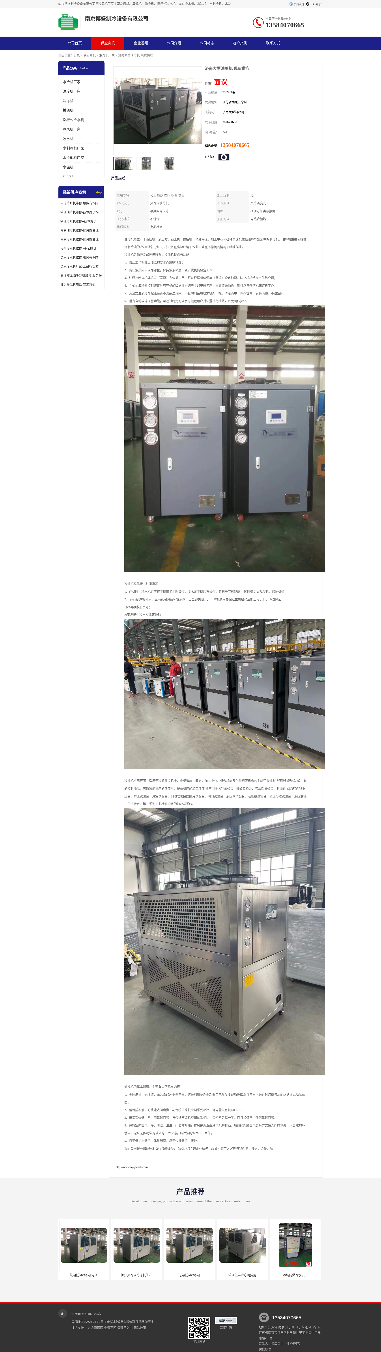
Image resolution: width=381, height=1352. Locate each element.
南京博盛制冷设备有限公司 (118, 1321)
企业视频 (141, 43)
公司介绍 (174, 43)
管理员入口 (125, 1328)
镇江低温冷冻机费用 (136, 1275)
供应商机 (108, 43)
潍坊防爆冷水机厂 (189, 1275)
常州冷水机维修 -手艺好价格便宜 (81, 248)
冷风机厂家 (71, 129)
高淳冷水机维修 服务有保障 (79, 203)
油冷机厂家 (107, 55)
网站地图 (140, 1328)
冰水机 (68, 139)
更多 (99, 192)
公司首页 (75, 43)
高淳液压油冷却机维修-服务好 (81, 275)
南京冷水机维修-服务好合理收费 (81, 239)
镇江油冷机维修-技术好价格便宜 (81, 212)
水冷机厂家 (71, 82)
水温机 (68, 167)
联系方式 (273, 43)
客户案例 (240, 43)
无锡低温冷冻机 (83, 1275)
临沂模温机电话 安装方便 (77, 284)
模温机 (68, 110)
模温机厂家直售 (295, 1275)
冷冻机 (68, 101)
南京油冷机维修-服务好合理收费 (81, 230)
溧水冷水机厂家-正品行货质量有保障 (81, 266)
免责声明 (110, 1328)
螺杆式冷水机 (73, 120)
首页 (77, 55)
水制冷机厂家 (73, 148)
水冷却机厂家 (73, 158)
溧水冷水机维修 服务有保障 (79, 257)
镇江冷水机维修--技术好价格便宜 (81, 221)
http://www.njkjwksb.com (132, 1167)
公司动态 (207, 43)
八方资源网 (95, 1328)
